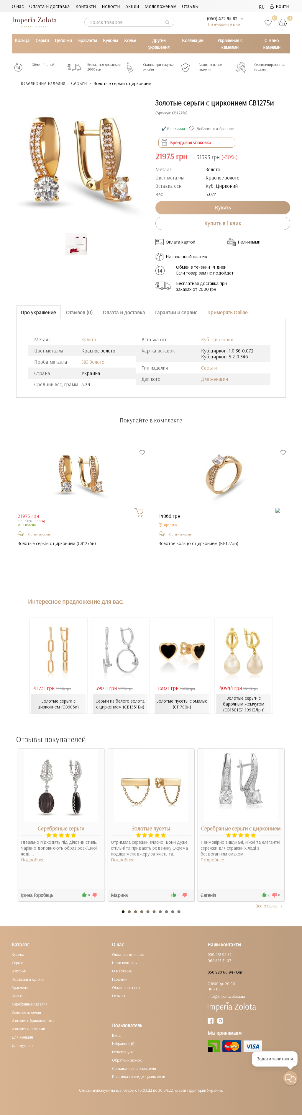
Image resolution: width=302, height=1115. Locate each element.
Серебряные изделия (29, 1004)
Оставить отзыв (39, 534)
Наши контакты (124, 962)
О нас (18, 6)
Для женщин (214, 379)
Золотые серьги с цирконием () (57, 543)
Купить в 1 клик (222, 223)
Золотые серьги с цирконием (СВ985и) (58, 704)
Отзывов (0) (79, 312)
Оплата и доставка (49, 6)
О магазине (122, 971)
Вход (116, 1035)
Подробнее (33, 860)
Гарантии (119, 979)
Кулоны (110, 40)
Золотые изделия (26, 1012)
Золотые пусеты (151, 828)
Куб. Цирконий (217, 339)
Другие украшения (159, 43)
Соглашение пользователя (134, 1068)
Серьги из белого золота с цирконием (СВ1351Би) (120, 704)
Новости (111, 6)
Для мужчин (22, 1045)
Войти (281, 6)
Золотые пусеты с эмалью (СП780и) (182, 704)
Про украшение (38, 312)
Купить (223, 207)
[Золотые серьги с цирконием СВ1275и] (79, 156)
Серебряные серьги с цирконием (241, 828)
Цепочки (63, 40)
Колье (130, 40)
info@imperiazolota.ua (226, 996)
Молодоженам (160, 6)
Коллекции (192, 40)
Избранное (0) (124, 1043)
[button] (290, 1078)
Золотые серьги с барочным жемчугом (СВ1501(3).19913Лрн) (244, 704)
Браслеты (87, 40)
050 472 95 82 (220, 954)
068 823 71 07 (219, 960)
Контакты (86, 6)
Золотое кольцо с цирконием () (198, 543)
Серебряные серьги (61, 828)
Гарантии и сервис (176, 312)
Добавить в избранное (215, 128)
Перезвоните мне (224, 24)
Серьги (42, 40)
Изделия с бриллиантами (33, 1020)
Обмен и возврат (126, 987)
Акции (132, 6)
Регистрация (122, 1051)
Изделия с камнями (28, 1028)
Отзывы (190, 6)
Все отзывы (266, 906)
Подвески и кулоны (28, 979)
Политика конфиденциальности (138, 1076)
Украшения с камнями (229, 43)
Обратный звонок (127, 1060)
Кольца (22, 40)
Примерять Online (227, 312)
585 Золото (92, 362)
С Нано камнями (271, 43)
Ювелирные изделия (43, 83)
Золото (88, 339)
